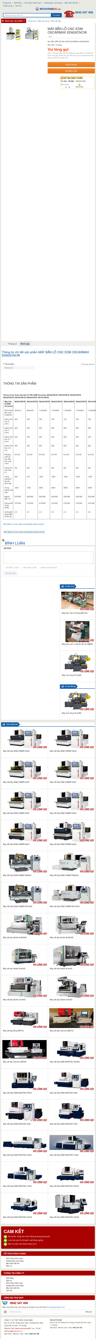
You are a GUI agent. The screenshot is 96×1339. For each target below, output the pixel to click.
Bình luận (25, 343)
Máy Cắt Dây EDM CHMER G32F (63, 782)
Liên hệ (18, 5)
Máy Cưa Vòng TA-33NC (72, 675)
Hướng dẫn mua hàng (53, 2)
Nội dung (7, 548)
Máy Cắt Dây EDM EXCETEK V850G (64, 1186)
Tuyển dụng (7, 5)
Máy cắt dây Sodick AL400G (61, 968)
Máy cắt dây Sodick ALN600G (15, 937)
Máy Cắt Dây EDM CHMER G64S (63, 844)
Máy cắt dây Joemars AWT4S (61, 1030)
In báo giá (71, 70)
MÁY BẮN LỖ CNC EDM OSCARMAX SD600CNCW (23, 524)
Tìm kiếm (56, 15)
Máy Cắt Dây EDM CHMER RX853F (17, 875)
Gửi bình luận (10, 573)
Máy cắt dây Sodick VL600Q (61, 999)
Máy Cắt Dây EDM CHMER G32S (16, 751)
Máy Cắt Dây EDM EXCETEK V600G (17, 1217)
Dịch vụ (9, 1266)
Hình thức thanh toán (32, 2)
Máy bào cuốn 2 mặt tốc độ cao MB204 (77, 644)
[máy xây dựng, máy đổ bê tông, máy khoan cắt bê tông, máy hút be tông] (48, 8)
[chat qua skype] (79, 84)
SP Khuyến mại (70, 687)
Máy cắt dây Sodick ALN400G (62, 937)
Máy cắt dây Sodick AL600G (14, 968)
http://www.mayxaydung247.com (23, 1328)
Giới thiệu (18, 2)
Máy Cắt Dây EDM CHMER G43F (16, 782)
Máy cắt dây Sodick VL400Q (14, 999)
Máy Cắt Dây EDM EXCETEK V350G (64, 1217)
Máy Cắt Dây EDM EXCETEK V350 (64, 1124)
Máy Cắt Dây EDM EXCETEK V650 (64, 1093)
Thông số (12, 343)
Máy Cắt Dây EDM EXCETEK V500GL (65, 1061)
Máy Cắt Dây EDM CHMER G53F (16, 813)
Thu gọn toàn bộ (88, 364)
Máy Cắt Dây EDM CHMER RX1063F (17, 906)
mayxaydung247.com (56, 1307)
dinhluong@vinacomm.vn (13, 1331)
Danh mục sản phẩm (13, 21)
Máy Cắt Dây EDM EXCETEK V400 (17, 1124)
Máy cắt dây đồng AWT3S (13, 1030)
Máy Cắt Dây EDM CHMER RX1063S (64, 906)
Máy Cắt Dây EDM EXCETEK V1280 (64, 1155)
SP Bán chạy (69, 586)
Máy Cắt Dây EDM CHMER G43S (63, 751)
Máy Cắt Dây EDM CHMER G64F (16, 844)
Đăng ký (89, 1311)
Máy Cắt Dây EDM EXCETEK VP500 (17, 1093)
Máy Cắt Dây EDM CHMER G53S (63, 813)
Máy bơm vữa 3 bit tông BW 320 (74, 613)
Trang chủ (7, 2)
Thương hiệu (9, 364)
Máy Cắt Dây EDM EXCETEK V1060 (17, 1186)
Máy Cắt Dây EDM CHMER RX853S (64, 875)
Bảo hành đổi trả (71, 2)
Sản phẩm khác (12, 724)
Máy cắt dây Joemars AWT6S (14, 1061)
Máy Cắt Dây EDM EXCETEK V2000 (17, 1155)
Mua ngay (71, 64)
